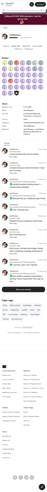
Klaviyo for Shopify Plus (32, 379)
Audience (24, 314)
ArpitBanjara (14, 35)
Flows (5, 305)
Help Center (6, 388)
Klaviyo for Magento (30, 392)
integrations (15, 310)
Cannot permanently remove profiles (24, 154)
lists (38, 310)
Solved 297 (26, 46)
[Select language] (31, 4)
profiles (24, 310)
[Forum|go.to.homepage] (10, 4)
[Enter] (3, 10)
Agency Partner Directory (11, 416)
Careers (5, 445)
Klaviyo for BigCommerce (32, 384)
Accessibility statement (31, 333)
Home (5, 28)
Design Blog (6, 453)
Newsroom (6, 440)
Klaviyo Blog (6, 384)
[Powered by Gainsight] (23, 328)
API (4, 314)
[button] (2, 5)
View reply (13, 157)
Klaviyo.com (6, 375)
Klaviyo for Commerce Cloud (33, 388)
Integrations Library (9, 421)
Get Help (27, 425)
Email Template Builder (31, 416)
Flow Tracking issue (19, 210)
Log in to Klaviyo (8, 379)
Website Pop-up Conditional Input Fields (27, 198)
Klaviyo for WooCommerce (33, 397)
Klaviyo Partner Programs (11, 412)
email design (34, 314)
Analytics (37, 305)
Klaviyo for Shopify (30, 375)
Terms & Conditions (14, 333)
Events (26, 412)
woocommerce (17, 319)
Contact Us (6, 457)
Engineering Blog (8, 449)
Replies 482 (15, 46)
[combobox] (23, 10)
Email (32, 310)
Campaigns (27, 305)
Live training (6, 397)
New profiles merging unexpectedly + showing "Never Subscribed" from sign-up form (26, 278)
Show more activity (23, 289)
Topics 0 (6, 46)
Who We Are (6, 436)
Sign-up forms (15, 305)
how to (5, 310)
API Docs (27, 421)
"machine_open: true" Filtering (23, 265)
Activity (7, 143)
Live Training (13, 314)
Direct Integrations (30, 401)
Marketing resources (9, 392)
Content (6, 319)
